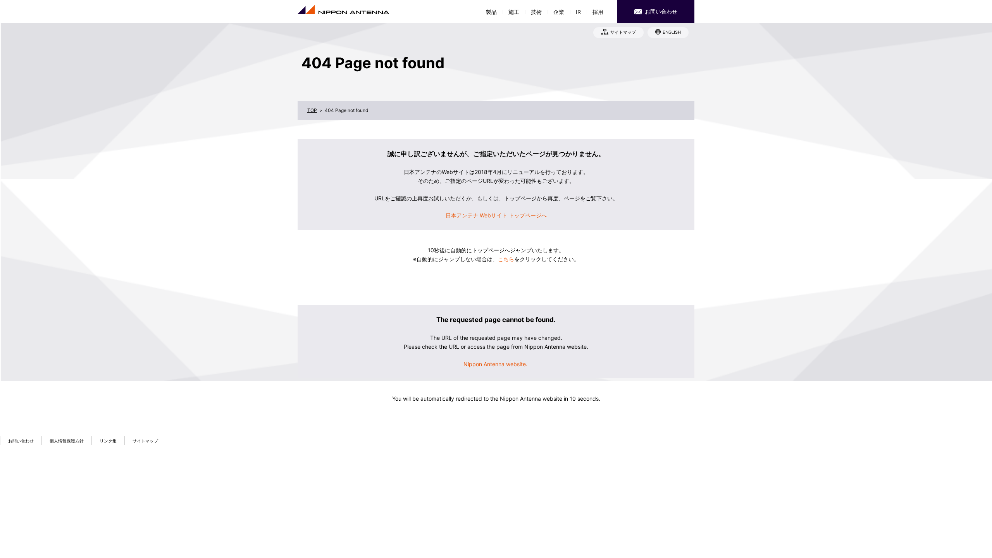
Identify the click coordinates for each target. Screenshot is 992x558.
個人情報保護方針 (67, 441)
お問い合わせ (660, 11)
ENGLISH (672, 32)
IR (578, 12)
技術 (536, 12)
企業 (558, 12)
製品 (491, 12)
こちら (506, 259)
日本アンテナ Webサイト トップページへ (496, 215)
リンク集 (108, 441)
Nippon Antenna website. (496, 364)
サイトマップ (623, 32)
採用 (597, 12)
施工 (513, 12)
